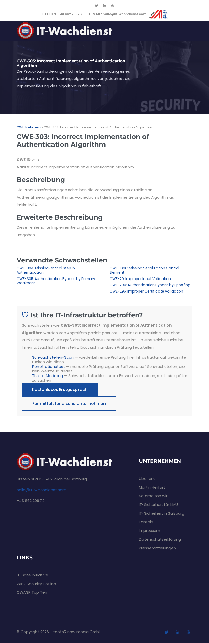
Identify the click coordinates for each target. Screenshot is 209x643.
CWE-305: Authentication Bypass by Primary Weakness (56, 281)
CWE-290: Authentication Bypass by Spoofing (150, 284)
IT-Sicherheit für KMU (158, 504)
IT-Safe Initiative (32, 575)
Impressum (149, 530)
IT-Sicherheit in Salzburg (161, 513)
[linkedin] (104, 6)
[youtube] (112, 6)
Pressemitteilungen (157, 548)
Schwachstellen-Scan (53, 357)
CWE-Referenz (29, 127)
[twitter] (96, 6)
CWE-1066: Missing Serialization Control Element (144, 270)
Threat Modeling (47, 375)
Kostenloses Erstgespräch (59, 389)
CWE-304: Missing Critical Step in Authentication (46, 270)
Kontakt (146, 522)
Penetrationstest (48, 366)
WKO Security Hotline (36, 583)
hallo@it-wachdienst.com (117, 14)
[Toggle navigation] (185, 31)
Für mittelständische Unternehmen (69, 403)
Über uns (147, 478)
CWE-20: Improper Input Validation (140, 278)
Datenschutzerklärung (160, 539)
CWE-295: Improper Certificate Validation (146, 291)
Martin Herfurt (152, 487)
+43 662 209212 (61, 14)
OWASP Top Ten (32, 592)
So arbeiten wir (153, 496)
